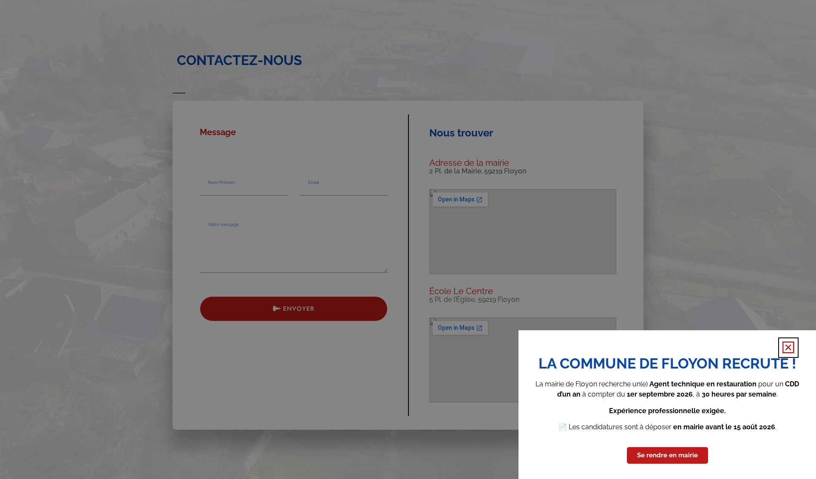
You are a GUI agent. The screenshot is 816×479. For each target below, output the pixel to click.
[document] (408, 239)
